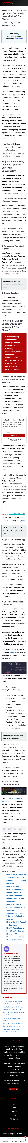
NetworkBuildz (6, 2)
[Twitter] (13, 1089)
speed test (13, 652)
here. (23, 520)
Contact (14, 1115)
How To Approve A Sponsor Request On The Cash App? (16, 907)
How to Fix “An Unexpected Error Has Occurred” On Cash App (16, 937)
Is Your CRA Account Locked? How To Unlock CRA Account (16, 898)
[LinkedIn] (10, 1089)
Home (14, 1104)
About (14, 1108)
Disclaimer (14, 1119)
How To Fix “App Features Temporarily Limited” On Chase (15, 889)
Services (14, 1112)
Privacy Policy (11, 1138)
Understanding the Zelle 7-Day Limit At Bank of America (16, 916)
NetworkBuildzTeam (11, 953)
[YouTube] (17, 1089)
